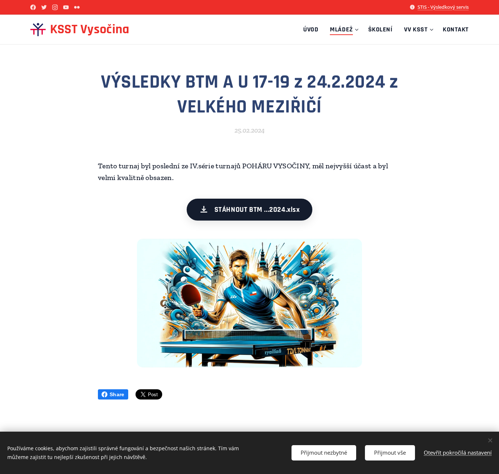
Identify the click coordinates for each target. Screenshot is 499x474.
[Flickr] (76, 7)
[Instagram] (55, 7)
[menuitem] (312, 29)
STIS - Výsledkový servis (443, 7)
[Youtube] (66, 7)
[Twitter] (44, 7)
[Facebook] (33, 7)
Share (117, 394)
